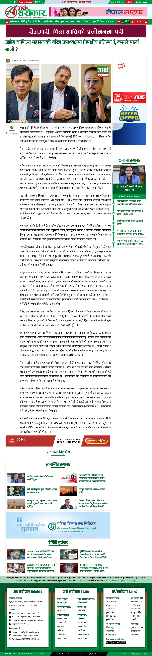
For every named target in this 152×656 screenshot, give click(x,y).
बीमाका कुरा (59, 21)
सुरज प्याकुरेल (62, 602)
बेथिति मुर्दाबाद (26, 21)
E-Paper (40, 2)
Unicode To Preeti (117, 2)
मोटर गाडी (86, 21)
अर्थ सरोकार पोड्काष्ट (70, 2)
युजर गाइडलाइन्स (137, 627)
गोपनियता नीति (136, 605)
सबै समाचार (14, 21)
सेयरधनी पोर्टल (111, 601)
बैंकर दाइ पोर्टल (111, 616)
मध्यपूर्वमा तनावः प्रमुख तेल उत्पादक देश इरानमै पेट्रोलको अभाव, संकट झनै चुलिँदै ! (42, 503)
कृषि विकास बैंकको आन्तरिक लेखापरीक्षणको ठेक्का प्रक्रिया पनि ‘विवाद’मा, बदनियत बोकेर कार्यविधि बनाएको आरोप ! (93, 554)
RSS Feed (134, 634)
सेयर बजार (70, 21)
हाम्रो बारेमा (134, 624)
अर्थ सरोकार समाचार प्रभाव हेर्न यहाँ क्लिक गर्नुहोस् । (119, 580)
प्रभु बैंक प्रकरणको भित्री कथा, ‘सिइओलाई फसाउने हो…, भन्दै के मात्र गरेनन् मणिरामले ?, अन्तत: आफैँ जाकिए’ (94, 568)
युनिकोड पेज (110, 612)
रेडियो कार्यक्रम (86, 2)
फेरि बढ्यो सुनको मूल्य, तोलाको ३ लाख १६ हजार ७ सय (42, 491)
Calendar (129, 2)
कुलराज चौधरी (83, 622)
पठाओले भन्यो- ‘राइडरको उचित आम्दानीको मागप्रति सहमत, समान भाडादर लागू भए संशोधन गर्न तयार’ (92, 478)
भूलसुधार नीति (136, 612)
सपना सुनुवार (62, 638)
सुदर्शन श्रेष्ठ (61, 610)
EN (119, 21)
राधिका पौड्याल (83, 638)
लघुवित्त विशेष (48, 21)
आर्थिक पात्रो (110, 631)
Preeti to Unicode (25, 2)
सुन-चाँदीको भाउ (98, 21)
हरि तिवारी (81, 618)
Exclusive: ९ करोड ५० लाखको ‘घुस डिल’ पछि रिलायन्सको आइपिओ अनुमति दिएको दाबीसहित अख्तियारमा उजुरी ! (41, 568)
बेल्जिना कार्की (82, 602)
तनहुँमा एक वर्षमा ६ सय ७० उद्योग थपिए (92, 491)
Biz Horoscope (141, 2)
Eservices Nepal (141, 653)
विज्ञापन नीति (135, 616)
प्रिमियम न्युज (110, 627)
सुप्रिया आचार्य (62, 618)
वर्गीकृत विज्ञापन (111, 634)
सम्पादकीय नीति (136, 601)
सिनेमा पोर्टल (110, 609)
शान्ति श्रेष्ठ (60, 630)
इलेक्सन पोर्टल (111, 605)
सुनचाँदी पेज (110, 619)
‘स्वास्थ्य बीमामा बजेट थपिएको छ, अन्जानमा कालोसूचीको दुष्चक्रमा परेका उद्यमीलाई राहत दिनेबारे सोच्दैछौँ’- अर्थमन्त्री (93, 503)
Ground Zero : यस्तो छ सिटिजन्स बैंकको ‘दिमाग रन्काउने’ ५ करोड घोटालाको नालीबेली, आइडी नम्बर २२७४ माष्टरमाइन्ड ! (40, 554)
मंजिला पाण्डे (61, 622)
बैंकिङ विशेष (37, 21)
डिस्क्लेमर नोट (135, 631)
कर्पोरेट (78, 21)
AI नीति (133, 619)
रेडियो (127, 21)
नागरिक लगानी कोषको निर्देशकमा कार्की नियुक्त (40, 478)
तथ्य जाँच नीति (136, 609)
